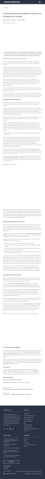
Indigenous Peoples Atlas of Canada (31, 303)
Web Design (26, 413)
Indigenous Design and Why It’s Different (12, 379)
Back (6, 7)
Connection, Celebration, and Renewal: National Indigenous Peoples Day (10, 440)
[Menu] (39, 2)
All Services (26, 430)
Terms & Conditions (36, 473)
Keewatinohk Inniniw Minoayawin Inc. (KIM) (13, 157)
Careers (26, 446)
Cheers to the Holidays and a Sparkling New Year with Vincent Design (11, 452)
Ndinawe (34, 150)
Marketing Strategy (28, 417)
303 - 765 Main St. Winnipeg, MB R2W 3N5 (8, 467)
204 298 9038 (8, 471)
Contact (11, 461)
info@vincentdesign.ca (10, 473)
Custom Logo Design (29, 415)
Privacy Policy (28, 473)
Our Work (26, 439)
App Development (28, 421)
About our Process (7, 382)
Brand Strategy (27, 419)
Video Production (28, 426)
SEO (25, 423)
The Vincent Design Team (30, 444)
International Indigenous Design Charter (17, 58)
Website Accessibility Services (31, 428)
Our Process (27, 442)
